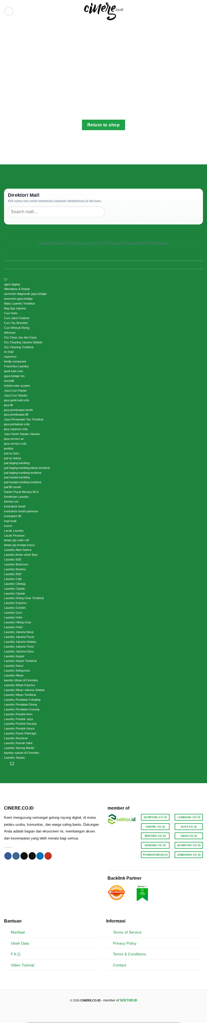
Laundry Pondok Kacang (20, 723)
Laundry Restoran (16, 738)
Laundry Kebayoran (17, 670)
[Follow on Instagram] (16, 856)
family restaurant (15, 361)
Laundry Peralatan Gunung (21, 709)
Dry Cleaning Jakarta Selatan (23, 342)
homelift (9, 380)
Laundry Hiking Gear (17, 622)
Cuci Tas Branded (15, 322)
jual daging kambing (17, 463)
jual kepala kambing (17, 477)
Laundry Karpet (14, 656)
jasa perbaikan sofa (17, 424)
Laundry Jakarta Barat (18, 632)
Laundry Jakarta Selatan (20, 641)
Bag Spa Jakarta (15, 308)
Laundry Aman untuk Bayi (20, 554)
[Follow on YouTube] (48, 856)
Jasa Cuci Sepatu (15, 395)
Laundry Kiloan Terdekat (20, 694)
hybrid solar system (17, 385)
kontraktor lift (12, 516)
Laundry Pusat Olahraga (20, 733)
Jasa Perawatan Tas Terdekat (23, 419)
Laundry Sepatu (14, 757)
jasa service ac (14, 438)
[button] (9, 11)
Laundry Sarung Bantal (19, 747)
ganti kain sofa (13, 371)
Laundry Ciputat (14, 593)
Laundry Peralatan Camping (22, 699)
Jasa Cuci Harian (15, 390)
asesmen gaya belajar (18, 298)
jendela (8, 448)
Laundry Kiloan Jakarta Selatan (24, 690)
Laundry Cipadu (14, 588)
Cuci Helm (11, 313)
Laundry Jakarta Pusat (19, 636)
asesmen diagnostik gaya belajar (25, 293)
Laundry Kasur (13, 665)
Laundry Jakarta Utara (19, 651)
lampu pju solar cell (16, 540)
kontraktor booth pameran (21, 511)
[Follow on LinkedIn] (40, 856)
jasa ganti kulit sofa (16, 400)
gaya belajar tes (14, 376)
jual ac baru (11, 453)
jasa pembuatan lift (16, 414)
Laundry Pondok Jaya (18, 719)
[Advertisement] (103, 63)
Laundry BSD (13, 574)
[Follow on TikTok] (24, 856)
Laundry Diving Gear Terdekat (24, 598)
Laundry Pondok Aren (18, 714)
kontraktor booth (15, 506)
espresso (10, 356)
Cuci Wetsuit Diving (16, 327)
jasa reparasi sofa (15, 429)
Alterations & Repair (17, 289)
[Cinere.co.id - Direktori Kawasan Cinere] (103, 11)
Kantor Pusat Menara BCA (21, 491)
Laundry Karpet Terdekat (20, 660)
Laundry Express (15, 602)
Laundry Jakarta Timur (19, 646)
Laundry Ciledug (14, 583)
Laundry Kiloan (13, 675)
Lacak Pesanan (14, 535)
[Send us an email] (32, 856)
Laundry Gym (13, 612)
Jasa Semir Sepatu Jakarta (22, 434)
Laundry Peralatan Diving (20, 704)
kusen (8, 525)
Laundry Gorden (15, 607)
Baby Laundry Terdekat (19, 303)
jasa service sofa (15, 443)
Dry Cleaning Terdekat (18, 347)
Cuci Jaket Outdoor (17, 318)
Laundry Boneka (15, 569)
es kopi (8, 351)
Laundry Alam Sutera (17, 549)
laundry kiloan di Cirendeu (21, 680)
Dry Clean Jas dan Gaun (20, 337)
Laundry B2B (12, 559)
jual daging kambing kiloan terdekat (27, 467)
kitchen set (11, 501)
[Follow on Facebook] (8, 856)
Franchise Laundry (16, 366)
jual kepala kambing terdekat (22, 482)
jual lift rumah (12, 487)
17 (5, 279)
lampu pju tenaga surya (19, 545)
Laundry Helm (13, 617)
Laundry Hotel (13, 627)
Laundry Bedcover (16, 564)
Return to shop (103, 125)
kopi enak (10, 521)
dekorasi (9, 332)
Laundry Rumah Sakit (18, 743)
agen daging (12, 284)
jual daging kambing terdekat (22, 472)
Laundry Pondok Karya (19, 728)
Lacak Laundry (14, 530)
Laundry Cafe (13, 578)
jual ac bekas (12, 458)
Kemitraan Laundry (16, 496)
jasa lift (8, 405)
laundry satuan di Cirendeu (21, 752)
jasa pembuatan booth (18, 410)
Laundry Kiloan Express (19, 685)
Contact (119, 965)
